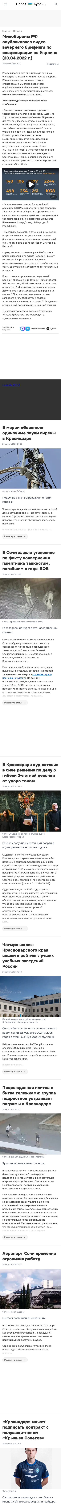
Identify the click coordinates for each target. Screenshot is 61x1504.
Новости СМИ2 (11, 384)
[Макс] (22, 329)
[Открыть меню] (5, 4)
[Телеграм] (27, 329)
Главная (6, 31)
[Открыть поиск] (56, 4)
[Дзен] (51, 328)
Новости (17, 31)
